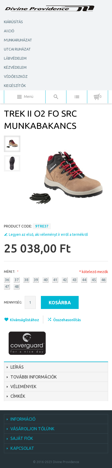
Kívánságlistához (24, 320)
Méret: (10, 271)
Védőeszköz (16, 76)
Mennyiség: (13, 302)
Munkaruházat (18, 40)
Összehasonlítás (67, 320)
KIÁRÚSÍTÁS (13, 22)
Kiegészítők (15, 86)
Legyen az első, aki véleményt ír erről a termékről (48, 234)
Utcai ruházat (17, 49)
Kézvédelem (15, 67)
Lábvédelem (15, 58)
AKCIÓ (9, 31)
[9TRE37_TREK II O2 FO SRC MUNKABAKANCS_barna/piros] (12, 144)
